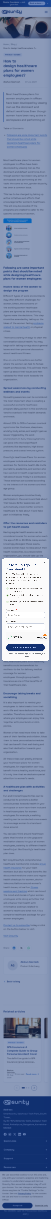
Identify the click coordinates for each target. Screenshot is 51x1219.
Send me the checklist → (25, 647)
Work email (11, 621)
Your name (11, 610)
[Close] (44, 562)
